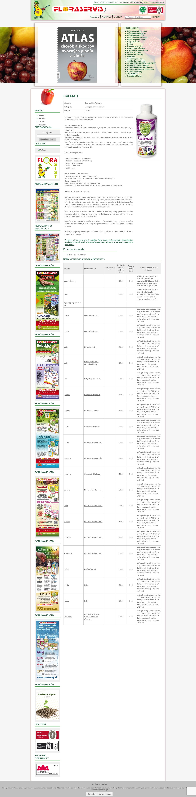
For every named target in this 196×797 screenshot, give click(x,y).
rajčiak (66, 569)
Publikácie (131, 57)
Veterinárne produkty (135, 55)
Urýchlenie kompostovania (137, 50)
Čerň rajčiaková (90, 569)
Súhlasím (91, 794)
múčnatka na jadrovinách (93, 442)
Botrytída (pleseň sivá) (92, 379)
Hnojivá (130, 44)
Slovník (41, 122)
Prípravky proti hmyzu (135, 35)
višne (66, 506)
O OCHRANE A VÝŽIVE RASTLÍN (131, 2)
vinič (65, 294)
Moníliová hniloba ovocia (93, 490)
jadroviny (67, 458)
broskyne (67, 537)
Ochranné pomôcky (134, 59)
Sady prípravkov (133, 42)
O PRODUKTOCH (112, 2)
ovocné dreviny (69, 281)
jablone (67, 395)
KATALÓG (94, 17)
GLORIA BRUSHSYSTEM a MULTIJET (141, 63)
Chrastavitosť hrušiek (92, 426)
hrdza (86, 585)
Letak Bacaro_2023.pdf (77, 255)
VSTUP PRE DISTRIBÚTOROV (153, 2)
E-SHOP (118, 17)
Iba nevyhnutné (105, 794)
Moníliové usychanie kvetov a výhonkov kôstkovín (91, 617)
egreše (66, 331)
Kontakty (42, 125)
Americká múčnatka (91, 315)
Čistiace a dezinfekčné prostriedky (140, 70)
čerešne (67, 490)
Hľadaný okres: (47, 133)
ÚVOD (96, 2)
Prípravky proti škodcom (136, 33)
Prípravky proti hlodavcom (137, 38)
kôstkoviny (68, 553)
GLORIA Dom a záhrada (136, 61)
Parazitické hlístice (134, 76)
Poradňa (42, 118)
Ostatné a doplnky (134, 52)
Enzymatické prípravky (136, 48)
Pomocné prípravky (134, 46)
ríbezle (66, 315)
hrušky (66, 426)
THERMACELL (132, 74)
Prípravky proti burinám (136, 40)
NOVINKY (106, 17)
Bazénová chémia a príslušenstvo (140, 67)
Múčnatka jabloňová (91, 411)
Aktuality (42, 115)
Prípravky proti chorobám (137, 31)
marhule (67, 522)
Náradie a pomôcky (134, 72)
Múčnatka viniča (90, 347)
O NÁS (102, 2)
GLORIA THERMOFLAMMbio (138, 65)
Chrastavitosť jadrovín (92, 395)
